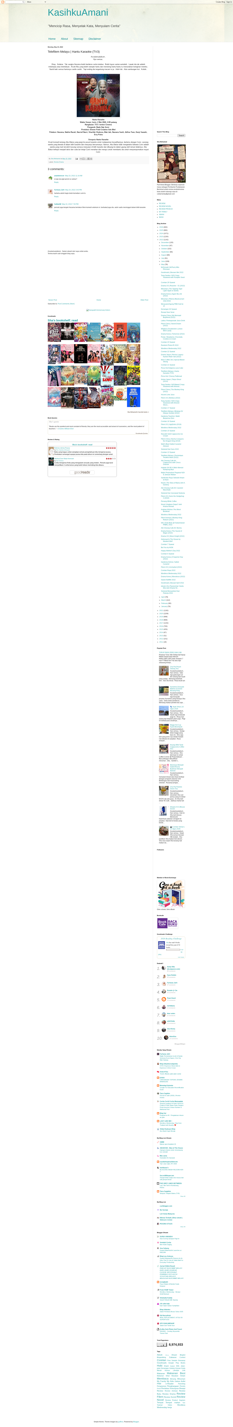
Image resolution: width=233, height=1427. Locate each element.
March (163, 600)
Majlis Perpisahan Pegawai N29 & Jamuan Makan (173, 473)
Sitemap (78, 38)
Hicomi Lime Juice (167, 395)
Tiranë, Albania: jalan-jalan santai (170, 1074)
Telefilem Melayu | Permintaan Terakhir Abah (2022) (172, 456)
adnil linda (171, 1021)
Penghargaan (173, 1386)
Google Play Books (176, 1363)
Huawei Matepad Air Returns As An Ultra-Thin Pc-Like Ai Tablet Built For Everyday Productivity (171, 1260)
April (163, 597)
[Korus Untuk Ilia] (120, 341)
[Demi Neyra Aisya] (94, 362)
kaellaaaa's (164, 1168)
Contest (182, 1357)
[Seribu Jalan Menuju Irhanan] (133, 406)
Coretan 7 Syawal (167, 544)
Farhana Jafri (59, 190)
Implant (172, 1366)
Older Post (144, 300)
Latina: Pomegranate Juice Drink (173, 321)
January (164, 606)
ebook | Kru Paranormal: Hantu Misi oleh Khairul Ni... (172, 587)
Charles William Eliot (65, 429)
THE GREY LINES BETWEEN (171, 1183)
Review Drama (59, 162)
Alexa (167, 1355)
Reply (56, 182)
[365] (67, 339)
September (165, 252)
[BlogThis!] (83, 158)
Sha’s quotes (54, 421)
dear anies (171, 1013)
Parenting (181, 1384)
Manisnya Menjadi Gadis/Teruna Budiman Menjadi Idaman (177, 768)
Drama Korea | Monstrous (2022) (173, 577)
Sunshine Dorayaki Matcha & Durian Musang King (177, 689)
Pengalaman (161, 1386)
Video (170, 1405)
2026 (161, 227)
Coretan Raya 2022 (168, 570)
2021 (161, 610)
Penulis (182, 1386)
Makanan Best (176, 1373)
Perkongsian (174, 1388)
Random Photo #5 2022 (170, 345)
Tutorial (159, 1405)
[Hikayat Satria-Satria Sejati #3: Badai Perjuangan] (94, 408)
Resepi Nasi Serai (167, 312)
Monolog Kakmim (166, 1085)
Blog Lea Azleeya (166, 1256)
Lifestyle (176, 1370)
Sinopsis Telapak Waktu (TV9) (170, 1193)
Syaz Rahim (171, 975)
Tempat (160, 1402)
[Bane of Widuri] (120, 385)
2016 (161, 626)
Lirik (183, 1370)
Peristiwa (165, 1388)
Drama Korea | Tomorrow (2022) (173, 334)
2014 (161, 632)
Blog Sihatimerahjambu (169, 1064)
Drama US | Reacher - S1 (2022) (173, 286)
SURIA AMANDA (166, 1237)
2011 (161, 642)
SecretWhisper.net (167, 1176)
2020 (161, 614)
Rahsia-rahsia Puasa (62, 448)
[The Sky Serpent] (67, 385)
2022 (161, 240)
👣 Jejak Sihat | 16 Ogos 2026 (177, 708)
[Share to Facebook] (88, 158)
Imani (166, 1366)
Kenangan (165, 1368)
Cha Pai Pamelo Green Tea (176, 788)
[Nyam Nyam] (120, 400)
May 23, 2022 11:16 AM (73, 176)
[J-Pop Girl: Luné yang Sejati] (54, 363)
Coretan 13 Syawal (168, 452)
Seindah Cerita (165, 1242)
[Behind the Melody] (133, 342)
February (164, 603)
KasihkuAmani (78, 12)
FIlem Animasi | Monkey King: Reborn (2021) (171, 519)
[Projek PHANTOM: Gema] (107, 365)
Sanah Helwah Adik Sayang (169, 1300)
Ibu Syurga (164, 1210)
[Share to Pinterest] (91, 158)
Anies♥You (164, 1072)
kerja (170, 1407)
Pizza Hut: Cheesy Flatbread (171, 376)
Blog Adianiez (165, 1310)
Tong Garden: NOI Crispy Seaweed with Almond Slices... (170, 403)
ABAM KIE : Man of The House (171, 1148)
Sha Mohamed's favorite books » (138, 412)
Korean (178, 1368)
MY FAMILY (163, 212)
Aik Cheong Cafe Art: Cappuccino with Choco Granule (171, 462)
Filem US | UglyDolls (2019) (171, 424)
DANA (162, 1078)
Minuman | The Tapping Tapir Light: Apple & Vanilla (171, 290)
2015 (161, 629)
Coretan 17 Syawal (168, 408)
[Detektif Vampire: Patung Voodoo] (80, 408)
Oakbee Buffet (180, 1381)
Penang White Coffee (169, 501)
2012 (161, 639)
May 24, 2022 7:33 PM (70, 204)
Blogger (136, 1422)
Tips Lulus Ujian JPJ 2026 (168, 1164)
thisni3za (172, 1036)
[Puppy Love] (107, 387)
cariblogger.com (166, 1206)
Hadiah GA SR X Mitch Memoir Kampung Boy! (172, 468)
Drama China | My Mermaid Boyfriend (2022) (171, 316)
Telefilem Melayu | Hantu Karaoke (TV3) (170, 372)
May (163, 264)
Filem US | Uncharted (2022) (171, 567)
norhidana (171, 1006)
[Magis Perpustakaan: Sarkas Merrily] (133, 365)
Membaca (163, 1378)
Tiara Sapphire (165, 1191)
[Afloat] (54, 386)
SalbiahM (57, 204)
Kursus (167, 1370)
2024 (161, 233)
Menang (173, 1379)
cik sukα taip (164, 1304)
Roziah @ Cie (172, 990)
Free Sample (172, 1360)
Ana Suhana (164, 1248)
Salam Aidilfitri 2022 (168, 580)
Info (177, 1366)
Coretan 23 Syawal (168, 342)
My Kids (170, 1381)
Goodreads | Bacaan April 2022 (172, 583)
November (165, 246)
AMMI (162, 1142)
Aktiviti (159, 1355)
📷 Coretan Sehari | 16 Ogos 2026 (177, 828)
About (64, 38)
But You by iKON (167, 547)
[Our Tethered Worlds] (54, 406)
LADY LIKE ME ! (166, 1121)
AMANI (161, 214)
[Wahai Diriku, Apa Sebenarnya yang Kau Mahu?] (94, 341)
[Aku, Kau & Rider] (107, 406)
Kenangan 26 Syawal (169, 309)
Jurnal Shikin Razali (167, 1266)
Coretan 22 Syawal (168, 352)
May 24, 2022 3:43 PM (73, 190)
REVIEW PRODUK (166, 209)
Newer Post (52, 300)
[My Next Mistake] (67, 408)
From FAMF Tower (167, 1290)
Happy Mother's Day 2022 (170, 551)
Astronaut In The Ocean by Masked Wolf (170, 540)
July (163, 258)
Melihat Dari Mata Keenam (64, 459)
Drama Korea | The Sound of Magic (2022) (171, 532)
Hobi (159, 1365)
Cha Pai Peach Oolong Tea (175, 668)
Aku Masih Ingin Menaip (167, 1131)
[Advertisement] (98, 277)
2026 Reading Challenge (171, 938)
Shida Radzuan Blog (167, 1129)
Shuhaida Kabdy (166, 1298)
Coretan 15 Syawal (168, 431)
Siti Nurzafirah (165, 1315)
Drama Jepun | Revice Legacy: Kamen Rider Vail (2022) (172, 355)
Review (160, 1391)
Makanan (161, 1373)
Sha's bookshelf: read (63, 320)
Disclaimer (95, 38)
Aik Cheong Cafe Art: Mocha (171, 528)
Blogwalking (161, 1357)
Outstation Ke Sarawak (167, 1158)
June (163, 261)
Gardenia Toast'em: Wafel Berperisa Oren (170, 417)
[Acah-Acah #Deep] (54, 341)
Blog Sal (163, 1113)
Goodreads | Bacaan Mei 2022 (172, 272)
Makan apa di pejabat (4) (168, 1144)
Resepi (182, 1388)
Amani (174, 1355)
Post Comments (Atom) (66, 304)
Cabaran (173, 1357)
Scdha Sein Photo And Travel (171, 1329)
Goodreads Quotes (142, 433)
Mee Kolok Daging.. (166, 1244)
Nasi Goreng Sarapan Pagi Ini (169, 1238)
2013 (161, 636)
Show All (182, 1196)
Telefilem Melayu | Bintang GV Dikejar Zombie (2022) (172, 412)
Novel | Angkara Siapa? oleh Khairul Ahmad (171, 505)
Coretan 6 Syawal (167, 554)
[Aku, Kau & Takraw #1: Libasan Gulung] (80, 341)
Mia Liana (163, 1156)
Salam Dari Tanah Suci (167, 1325)
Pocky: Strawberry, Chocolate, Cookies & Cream (172, 338)
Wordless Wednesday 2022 (171, 348)
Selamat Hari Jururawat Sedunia (173, 493)
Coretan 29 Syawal (168, 282)
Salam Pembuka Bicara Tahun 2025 (171, 1311)
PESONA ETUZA (166, 1224)
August (164, 255)
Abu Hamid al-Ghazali (63, 450)
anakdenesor (59, 176)
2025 (161, 230)
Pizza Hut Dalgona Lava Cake (172, 368)
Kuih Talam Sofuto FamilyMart (169, 1305)
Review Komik (170, 1397)
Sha (167, 942)
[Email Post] (76, 158)
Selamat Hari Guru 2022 (170, 449)
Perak (159, 1388)
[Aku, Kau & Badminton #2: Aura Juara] (107, 341)
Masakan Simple (178, 1376)
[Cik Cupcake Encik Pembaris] (80, 384)
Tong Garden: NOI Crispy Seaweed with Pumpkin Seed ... (173, 277)
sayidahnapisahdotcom (169, 1162)
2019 (161, 617)
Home (52, 38)
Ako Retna (171, 1029)
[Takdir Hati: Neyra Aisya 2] (67, 362)
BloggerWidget (180, 1044)
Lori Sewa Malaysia (167, 1214)
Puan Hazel (171, 998)
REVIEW (162, 203)
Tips (183, 1402)
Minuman (181, 1379)
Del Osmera (60, 460)
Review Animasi (171, 1391)
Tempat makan (173, 1402)
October (164, 249)
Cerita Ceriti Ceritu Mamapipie (171, 1101)
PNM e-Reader (165, 1384)
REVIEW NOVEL (165, 206)
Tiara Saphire (165, 1093)
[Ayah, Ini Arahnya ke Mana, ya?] (80, 363)
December (165, 242)
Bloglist (182, 1355)
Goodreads (162, 1363)
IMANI (161, 217)
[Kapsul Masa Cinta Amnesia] (120, 362)
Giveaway (181, 1360)
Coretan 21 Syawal (168, 365)
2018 (161, 620)
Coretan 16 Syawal (168, 421)
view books (181, 957)
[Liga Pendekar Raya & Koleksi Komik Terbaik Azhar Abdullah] (133, 384)
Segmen (182, 1400)
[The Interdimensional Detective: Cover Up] (94, 385)
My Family (161, 1381)
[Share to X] (86, 158)
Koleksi (172, 1368)
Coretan (161, 1360)
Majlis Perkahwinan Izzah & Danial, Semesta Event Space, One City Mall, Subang (171, 1058)
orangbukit (164, 1282)
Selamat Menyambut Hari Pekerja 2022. (170, 592)
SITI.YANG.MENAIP (167, 1323)
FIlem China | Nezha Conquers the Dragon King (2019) (172, 440)
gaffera (120, 1422)
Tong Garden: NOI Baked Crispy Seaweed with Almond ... (172, 385)
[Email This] (81, 158)
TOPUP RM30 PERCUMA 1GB (170, 652)
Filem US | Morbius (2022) (170, 398)
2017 (161, 623)
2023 (161, 237)
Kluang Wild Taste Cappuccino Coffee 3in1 (177, 747)
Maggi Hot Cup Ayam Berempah (176, 726)
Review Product (171, 1400)
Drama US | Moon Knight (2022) (172, 536)
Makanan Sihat (163, 1376)
